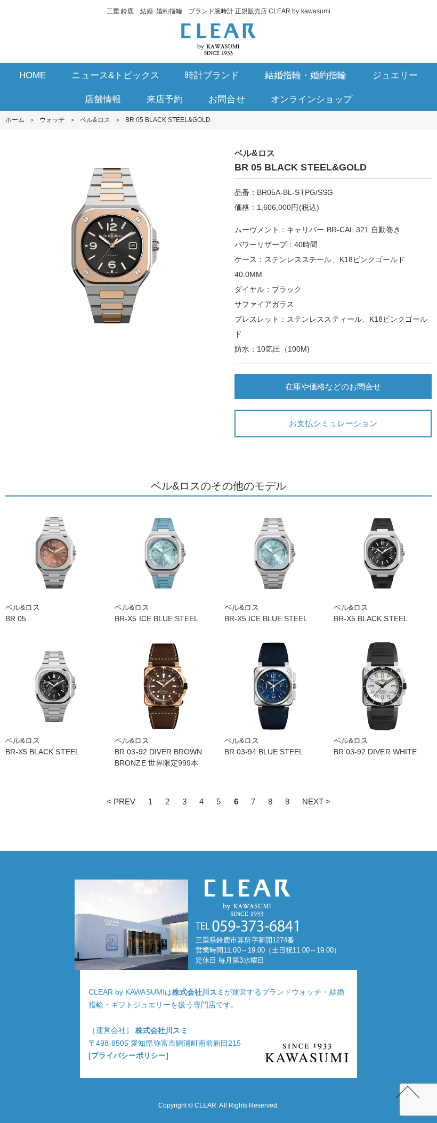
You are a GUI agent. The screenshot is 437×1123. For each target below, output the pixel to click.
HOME (32, 75)
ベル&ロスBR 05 (22, 613)
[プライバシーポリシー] (128, 1055)
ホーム (15, 120)
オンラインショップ (311, 99)
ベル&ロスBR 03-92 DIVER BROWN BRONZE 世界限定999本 (158, 751)
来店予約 (165, 99)
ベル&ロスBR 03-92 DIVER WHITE (375, 746)
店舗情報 (103, 99)
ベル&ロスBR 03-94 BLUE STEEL (264, 746)
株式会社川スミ (198, 992)
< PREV (121, 801)
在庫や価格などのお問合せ (333, 386)
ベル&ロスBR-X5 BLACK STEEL (374, 613)
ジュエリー (395, 75)
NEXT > (316, 801)
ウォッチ (52, 120)
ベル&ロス (95, 120)
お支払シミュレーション (333, 423)
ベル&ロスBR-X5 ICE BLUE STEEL (160, 613)
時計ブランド (212, 75)
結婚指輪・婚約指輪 (305, 75)
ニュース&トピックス (115, 75)
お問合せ (226, 99)
